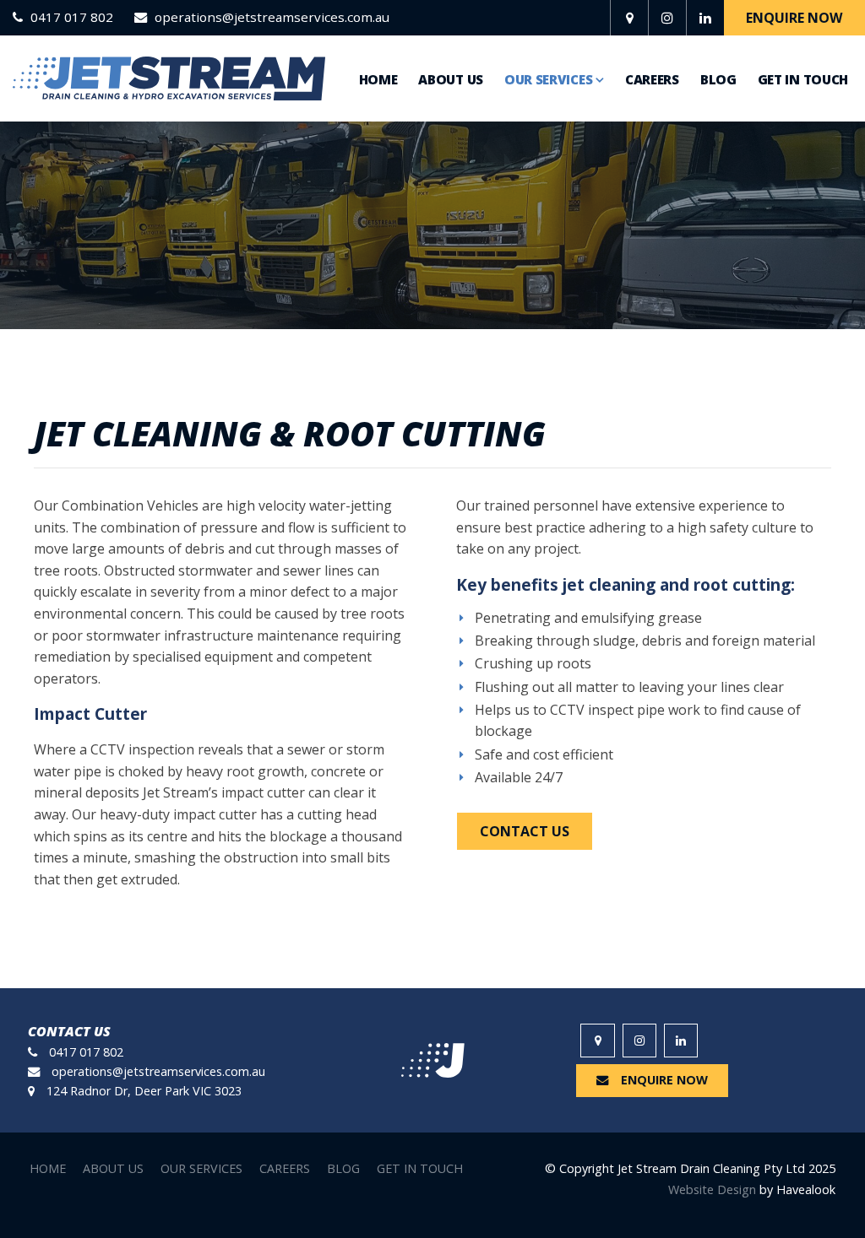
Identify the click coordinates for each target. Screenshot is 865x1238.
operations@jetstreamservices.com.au (272, 17)
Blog (718, 79)
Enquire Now (794, 17)
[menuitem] (47, 1169)
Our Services (548, 79)
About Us (450, 79)
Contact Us (524, 831)
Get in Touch (803, 79)
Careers (652, 79)
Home (378, 79)
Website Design (712, 1189)
